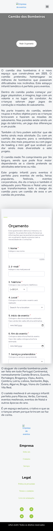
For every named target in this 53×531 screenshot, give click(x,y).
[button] (47, 7)
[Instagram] (31, 516)
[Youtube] (22, 516)
